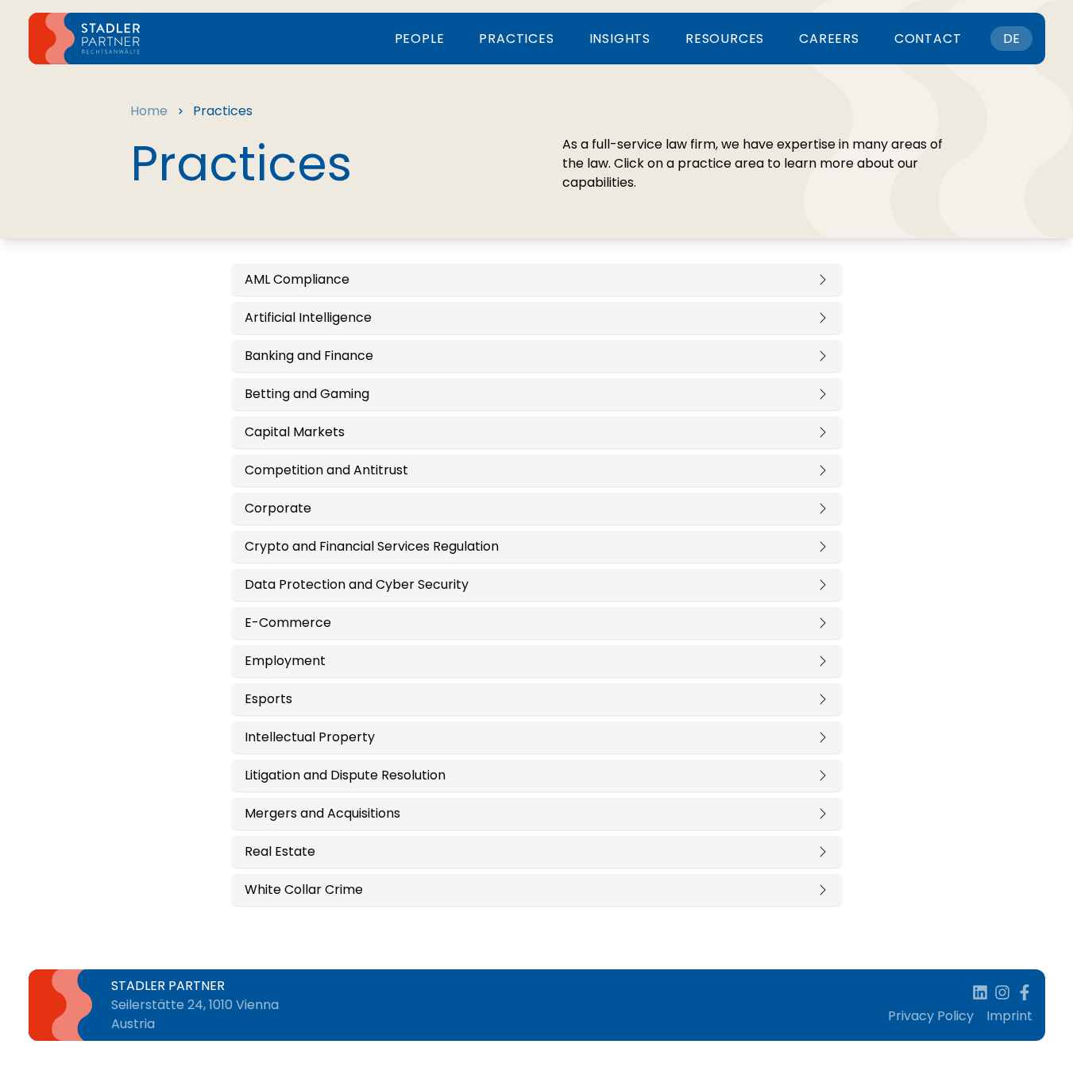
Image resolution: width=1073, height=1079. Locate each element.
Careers (829, 38)
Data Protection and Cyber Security (357, 584)
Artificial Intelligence (308, 317)
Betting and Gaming (307, 394)
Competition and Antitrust (326, 470)
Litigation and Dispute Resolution (345, 775)
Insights (619, 38)
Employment (285, 661)
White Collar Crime (304, 889)
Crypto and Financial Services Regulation (372, 546)
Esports (268, 699)
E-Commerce (288, 622)
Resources (724, 38)
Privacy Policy (931, 1016)
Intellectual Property (310, 737)
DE (1011, 38)
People (420, 38)
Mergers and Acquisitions (322, 813)
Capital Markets (295, 432)
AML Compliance (297, 279)
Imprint (1009, 1016)
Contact (928, 38)
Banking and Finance (309, 355)
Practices (516, 38)
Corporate (278, 508)
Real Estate (280, 851)
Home (149, 111)
